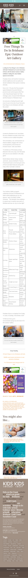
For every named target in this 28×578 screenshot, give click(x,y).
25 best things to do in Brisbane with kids (14, 354)
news (13, 510)
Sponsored (10, 559)
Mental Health (13, 551)
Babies (17, 540)
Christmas (10, 541)
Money (18, 551)
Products (20, 555)
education (16, 512)
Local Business (6, 551)
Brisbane (18, 64)
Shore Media (15, 575)
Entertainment (15, 545)
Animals (9, 540)
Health (23, 547)
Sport (15, 559)
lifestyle (19, 510)
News (23, 64)
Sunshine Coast (9, 516)
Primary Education (6, 555)
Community (15, 541)
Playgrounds (14, 553)
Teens (13, 560)
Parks (9, 553)
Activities (5, 540)
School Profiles (13, 557)
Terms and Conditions (11, 569)
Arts (14, 396)
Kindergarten (20, 549)
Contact (18, 569)
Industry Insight (13, 549)
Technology (9, 560)
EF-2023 (5, 545)
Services (18, 557)
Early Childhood (6, 543)
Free (14, 547)
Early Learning (13, 543)
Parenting (5, 553)
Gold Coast (16, 514)
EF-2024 (9, 545)
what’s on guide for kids (11, 495)
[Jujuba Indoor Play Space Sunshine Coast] (14, 392)
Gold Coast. (11, 501)
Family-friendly (6, 547)
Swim (4, 560)
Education (19, 543)
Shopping (5, 559)
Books (20, 540)
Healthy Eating (6, 549)
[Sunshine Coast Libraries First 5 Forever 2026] (14, 43)
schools (6, 512)
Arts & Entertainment (9, 64)
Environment (21, 545)
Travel (17, 560)
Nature (22, 551)
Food (11, 547)
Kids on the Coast (10, 492)
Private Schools (14, 555)
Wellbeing (21, 560)
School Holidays (6, 557)
